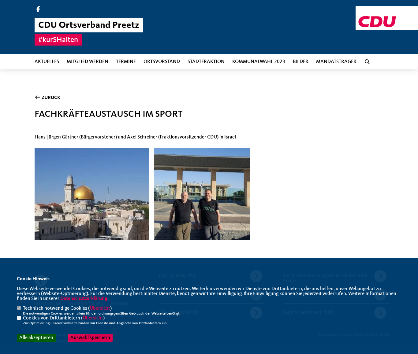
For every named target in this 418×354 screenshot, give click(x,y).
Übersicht (100, 308)
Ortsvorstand (162, 61)
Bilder (300, 61)
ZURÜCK (50, 97)
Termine (126, 61)
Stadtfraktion (206, 61)
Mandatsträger (336, 61)
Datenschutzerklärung (83, 298)
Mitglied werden (87, 61)
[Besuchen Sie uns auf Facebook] (38, 10)
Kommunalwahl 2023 (258, 61)
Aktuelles (47, 61)
